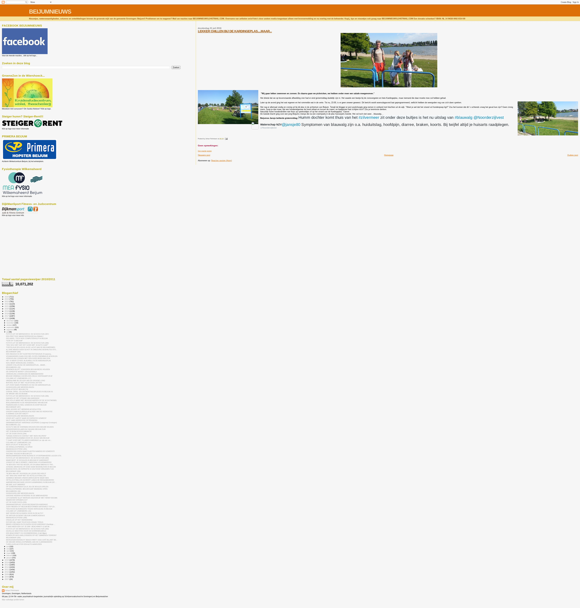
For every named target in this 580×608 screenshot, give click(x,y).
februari (9, 555)
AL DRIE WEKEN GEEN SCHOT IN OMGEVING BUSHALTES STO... (31, 349)
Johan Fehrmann (12, 590)
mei (8, 549)
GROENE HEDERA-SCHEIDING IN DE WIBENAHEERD (27, 495)
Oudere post (572, 155)
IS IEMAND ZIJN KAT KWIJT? (17, 414)
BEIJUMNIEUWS (50, 11)
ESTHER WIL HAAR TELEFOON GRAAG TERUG (24, 522)
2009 (7, 574)
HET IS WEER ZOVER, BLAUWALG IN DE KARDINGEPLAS (28, 361)
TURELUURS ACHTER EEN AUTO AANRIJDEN (24, 544)
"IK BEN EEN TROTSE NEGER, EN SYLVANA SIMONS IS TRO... (30, 464)
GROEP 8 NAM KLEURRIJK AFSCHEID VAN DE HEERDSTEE (29, 411)
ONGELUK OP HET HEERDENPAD (19, 520)
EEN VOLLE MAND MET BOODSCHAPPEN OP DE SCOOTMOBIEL (31, 400)
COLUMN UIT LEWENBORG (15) (18, 511)
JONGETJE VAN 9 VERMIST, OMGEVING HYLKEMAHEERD (29, 462)
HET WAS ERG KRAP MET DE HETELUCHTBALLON (26, 476)
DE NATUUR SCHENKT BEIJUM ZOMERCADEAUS (25, 515)
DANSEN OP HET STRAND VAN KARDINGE (22, 398)
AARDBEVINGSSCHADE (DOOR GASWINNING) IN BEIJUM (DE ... (31, 482)
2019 (7, 311)
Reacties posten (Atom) (221, 160)
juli (7, 332)
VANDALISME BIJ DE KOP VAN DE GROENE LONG (25, 380)
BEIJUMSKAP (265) (13, 537)
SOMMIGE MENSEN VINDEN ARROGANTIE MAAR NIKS (27, 478)
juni (7, 546)
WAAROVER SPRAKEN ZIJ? (16, 500)
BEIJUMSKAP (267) (13, 407)
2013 (7, 565)
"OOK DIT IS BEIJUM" (14, 341)
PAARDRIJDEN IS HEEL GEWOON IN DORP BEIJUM (26, 405)
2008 (7, 577)
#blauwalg (463, 117)
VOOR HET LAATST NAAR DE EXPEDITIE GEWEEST (26, 418)
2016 (7, 318)
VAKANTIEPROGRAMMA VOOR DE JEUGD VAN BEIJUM (27, 438)
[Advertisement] (15, 232)
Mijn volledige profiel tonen (13, 600)
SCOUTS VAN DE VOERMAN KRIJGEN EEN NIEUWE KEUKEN (30, 427)
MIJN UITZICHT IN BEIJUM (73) (18, 445)
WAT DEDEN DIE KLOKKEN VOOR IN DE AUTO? (24, 513)
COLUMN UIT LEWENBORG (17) (18, 378)
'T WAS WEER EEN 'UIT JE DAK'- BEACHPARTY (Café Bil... (28, 526)
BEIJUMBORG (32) (13, 367)
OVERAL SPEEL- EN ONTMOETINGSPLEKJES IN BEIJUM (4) (29, 391)
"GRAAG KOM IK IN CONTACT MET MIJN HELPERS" (26, 436)
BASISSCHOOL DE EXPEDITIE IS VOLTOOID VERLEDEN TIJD (30, 469)
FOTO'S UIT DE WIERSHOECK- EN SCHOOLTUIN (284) (27, 458)
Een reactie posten (205, 151)
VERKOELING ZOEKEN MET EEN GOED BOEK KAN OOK (28, 358)
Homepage (388, 155)
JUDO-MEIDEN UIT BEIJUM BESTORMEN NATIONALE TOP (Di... (31, 506)
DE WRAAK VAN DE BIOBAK (16, 394)
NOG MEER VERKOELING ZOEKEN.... (20, 363)
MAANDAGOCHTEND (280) (16, 518)
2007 (7, 579)
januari (9, 558)
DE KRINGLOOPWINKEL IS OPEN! (19, 447)
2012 (7, 567)
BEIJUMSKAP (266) (13, 471)
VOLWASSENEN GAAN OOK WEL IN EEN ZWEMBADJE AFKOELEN (31, 356)
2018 (7, 314)
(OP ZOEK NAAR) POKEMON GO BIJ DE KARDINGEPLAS (28, 385)
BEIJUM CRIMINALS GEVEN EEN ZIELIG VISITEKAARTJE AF (29, 376)
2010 (7, 572)
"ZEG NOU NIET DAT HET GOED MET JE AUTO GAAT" (27, 345)
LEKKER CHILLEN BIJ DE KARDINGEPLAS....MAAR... (235, 31)
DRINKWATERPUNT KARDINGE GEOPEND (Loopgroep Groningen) (31, 422)
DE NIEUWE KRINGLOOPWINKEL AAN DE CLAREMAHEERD (29, 542)
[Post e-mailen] (226, 138)
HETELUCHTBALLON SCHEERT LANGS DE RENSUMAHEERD (30, 480)
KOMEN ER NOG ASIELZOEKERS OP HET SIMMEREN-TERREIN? (31, 535)
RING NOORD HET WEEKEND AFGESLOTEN (23, 409)
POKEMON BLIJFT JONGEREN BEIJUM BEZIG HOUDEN (28, 369)
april (8, 551)
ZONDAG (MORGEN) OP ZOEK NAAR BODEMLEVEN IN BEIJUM (31, 467)
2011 (7, 570)
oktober (9, 325)
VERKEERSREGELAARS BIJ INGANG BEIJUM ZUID (26, 429)
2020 (7, 309)
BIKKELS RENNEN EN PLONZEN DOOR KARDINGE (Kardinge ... (30, 524)
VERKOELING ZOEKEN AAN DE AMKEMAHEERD (24, 374)
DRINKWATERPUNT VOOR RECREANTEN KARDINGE (27, 504)
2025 (7, 297)
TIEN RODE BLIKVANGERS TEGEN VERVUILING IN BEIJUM (29, 509)
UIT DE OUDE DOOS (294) (16, 434)
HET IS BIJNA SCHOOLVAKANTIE (19, 431)
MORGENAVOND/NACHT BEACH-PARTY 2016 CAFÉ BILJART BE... (31, 540)
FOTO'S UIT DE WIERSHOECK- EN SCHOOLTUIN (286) (27, 343)
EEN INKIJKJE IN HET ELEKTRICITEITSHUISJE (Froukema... (29, 354)
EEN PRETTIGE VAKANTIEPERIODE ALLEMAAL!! (24, 336)
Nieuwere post (204, 155)
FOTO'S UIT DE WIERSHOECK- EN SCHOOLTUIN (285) (27, 396)
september (10, 327)
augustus (10, 330)
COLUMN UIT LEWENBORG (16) (18, 442)
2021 (7, 306)
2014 (7, 562)
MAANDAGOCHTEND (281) (16, 449)
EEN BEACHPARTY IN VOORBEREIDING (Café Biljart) (26, 533)
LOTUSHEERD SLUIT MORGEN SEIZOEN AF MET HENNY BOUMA (31, 498)
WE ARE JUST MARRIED (15, 484)
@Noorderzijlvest (489, 117)
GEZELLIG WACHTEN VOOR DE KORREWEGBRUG (26, 531)
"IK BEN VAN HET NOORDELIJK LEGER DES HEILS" (26, 473)
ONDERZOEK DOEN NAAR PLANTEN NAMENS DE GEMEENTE (30, 451)
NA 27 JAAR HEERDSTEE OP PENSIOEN (21, 420)
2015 (7, 560)
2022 (7, 304)
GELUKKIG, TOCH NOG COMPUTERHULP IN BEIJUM (27, 338)
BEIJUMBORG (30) (13, 491)
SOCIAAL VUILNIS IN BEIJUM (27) (19, 453)
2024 (7, 299)
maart (8, 553)
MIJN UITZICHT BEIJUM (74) (17, 389)
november (10, 323)
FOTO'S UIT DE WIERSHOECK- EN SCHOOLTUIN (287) (27, 334)
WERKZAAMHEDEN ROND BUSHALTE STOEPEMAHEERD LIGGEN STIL (33, 456)
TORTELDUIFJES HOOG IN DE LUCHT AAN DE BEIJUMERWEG (30, 347)
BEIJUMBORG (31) (13, 425)
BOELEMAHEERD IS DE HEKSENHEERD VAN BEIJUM (26, 403)
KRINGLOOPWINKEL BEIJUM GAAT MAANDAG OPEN (26, 489)
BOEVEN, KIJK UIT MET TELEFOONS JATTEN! (24, 383)
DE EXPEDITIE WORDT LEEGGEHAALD (21, 372)
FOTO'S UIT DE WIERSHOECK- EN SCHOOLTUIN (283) (27, 529)
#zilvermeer (369, 117)
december (10, 321)
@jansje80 (291, 124)
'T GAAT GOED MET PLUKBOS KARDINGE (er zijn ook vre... (29, 440)
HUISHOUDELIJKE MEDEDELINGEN (20, 387)
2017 (7, 316)
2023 (7, 301)
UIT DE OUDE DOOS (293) (16, 502)
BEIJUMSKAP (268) (13, 352)
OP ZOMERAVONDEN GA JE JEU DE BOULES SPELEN (27, 487)
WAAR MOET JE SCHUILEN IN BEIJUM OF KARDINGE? (27, 460)
